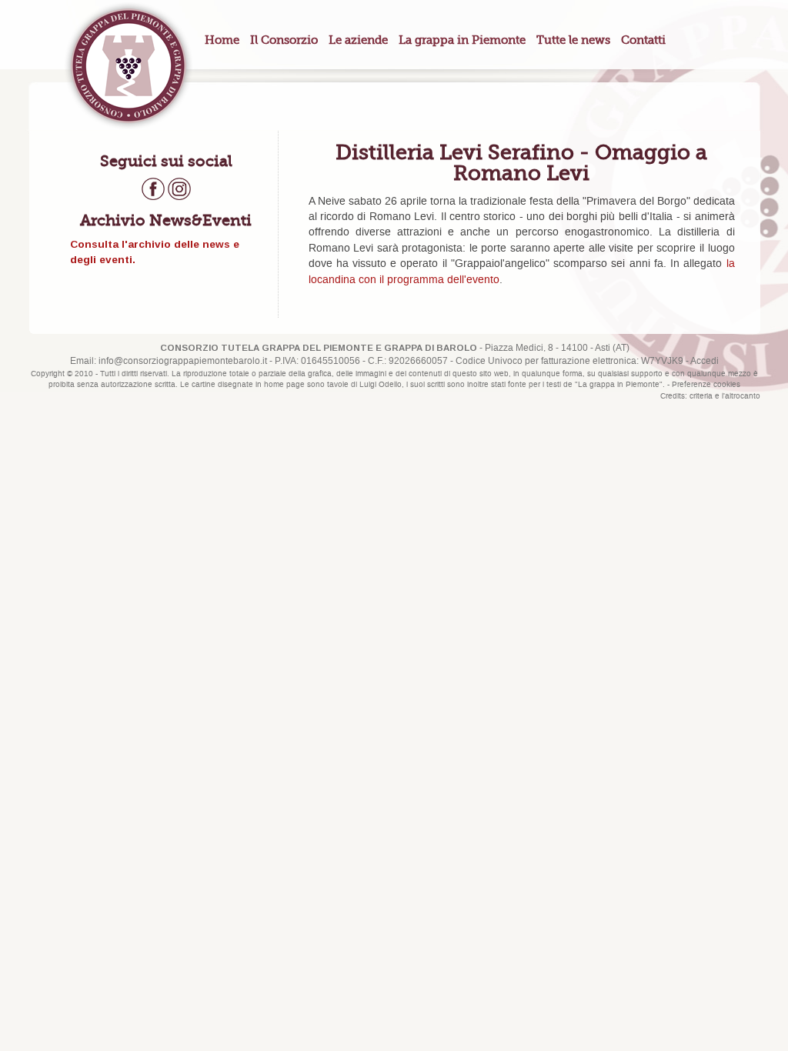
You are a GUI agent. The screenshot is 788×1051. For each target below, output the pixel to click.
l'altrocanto (741, 396)
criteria (701, 396)
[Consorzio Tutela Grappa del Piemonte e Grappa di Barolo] (128, 65)
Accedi (704, 361)
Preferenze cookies (706, 384)
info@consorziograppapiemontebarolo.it (182, 361)
